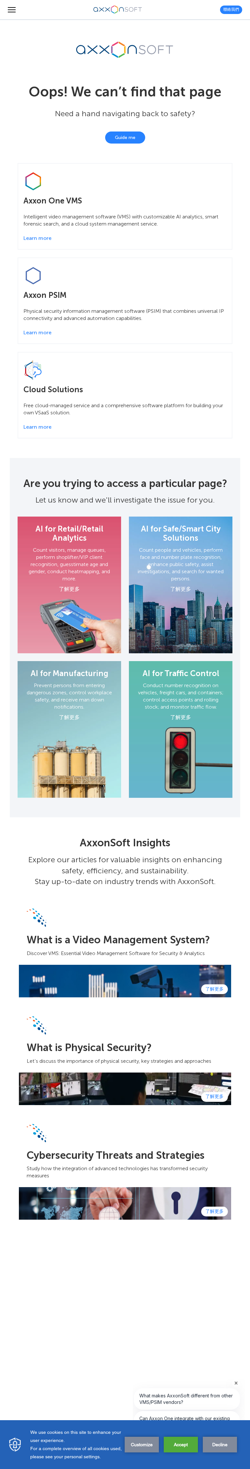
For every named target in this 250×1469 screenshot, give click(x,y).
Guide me (125, 137)
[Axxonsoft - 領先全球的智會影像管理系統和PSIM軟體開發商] (117, 10)
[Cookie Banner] (125, 1444)
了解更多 (69, 589)
